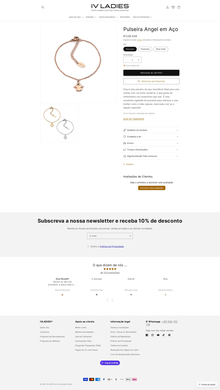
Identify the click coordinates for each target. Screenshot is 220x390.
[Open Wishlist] (173, 7)
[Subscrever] (130, 236)
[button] (43, 7)
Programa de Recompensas (52, 336)
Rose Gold (161, 49)
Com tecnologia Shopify (63, 384)
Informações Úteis (83, 341)
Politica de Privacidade (121, 341)
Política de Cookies (119, 345)
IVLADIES (50, 384)
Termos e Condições (120, 327)
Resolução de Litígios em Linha (124, 350)
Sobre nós (44, 327)
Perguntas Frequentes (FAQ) (88, 345)
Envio (139, 40)
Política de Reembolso (120, 336)
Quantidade (128, 55)
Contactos (44, 332)
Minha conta (80, 327)
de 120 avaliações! (110, 272)
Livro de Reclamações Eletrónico (125, 354)
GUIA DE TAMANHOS (133, 119)
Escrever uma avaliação (151, 188)
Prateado (145, 49)
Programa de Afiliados (50, 341)
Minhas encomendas (84, 332)
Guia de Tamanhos (83, 336)
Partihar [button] (129, 164)
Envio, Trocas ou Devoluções (123, 332)
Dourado (130, 49)
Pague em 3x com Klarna (86, 350)
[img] (110, 269)
